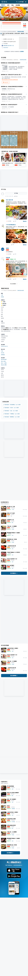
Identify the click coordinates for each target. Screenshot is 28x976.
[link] (13, 509)
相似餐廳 (18, 5)
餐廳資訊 (3, 5)
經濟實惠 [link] (3, 354)
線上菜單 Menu (14, 132)
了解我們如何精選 (20, 31)
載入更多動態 (13, 283)
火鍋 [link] (2, 295)
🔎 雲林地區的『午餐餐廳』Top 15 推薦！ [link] (11, 413)
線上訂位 (6, 82)
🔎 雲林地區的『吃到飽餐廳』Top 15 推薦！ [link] (12, 404)
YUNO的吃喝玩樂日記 (11, 224)
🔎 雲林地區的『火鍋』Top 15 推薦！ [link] (11, 410)
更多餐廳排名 (13, 573)
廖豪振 (7, 248)
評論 (12, 5)
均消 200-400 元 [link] (4, 346)
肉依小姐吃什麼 (9, 199)
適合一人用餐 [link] (4, 363)
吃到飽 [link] (2, 296)
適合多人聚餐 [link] (4, 364)
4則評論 (24, 27)
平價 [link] (2, 351)
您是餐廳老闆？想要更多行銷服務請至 (14, 51)
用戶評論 (3, 189)
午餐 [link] (11, 516)
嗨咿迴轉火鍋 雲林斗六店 (9, 45)
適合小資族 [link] (3, 361)
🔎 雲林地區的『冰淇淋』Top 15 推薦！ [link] (11, 407)
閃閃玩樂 (8, 257)
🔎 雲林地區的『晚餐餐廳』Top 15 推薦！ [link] (11, 416)
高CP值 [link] (2, 352)
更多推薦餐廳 (13, 675)
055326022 (5, 47)
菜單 (8, 5)
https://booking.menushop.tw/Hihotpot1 (10, 79)
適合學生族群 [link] (4, 359)
